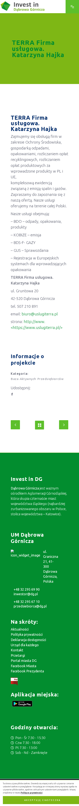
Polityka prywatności (27, 634)
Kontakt (17, 650)
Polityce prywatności (31, 792)
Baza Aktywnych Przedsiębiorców (37, 378)
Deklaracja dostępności (28, 640)
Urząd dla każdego (25, 645)
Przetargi (18, 655)
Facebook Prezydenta (27, 671)
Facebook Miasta (23, 666)
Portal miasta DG (24, 660)
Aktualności (20, 629)
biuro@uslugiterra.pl (40, 314)
